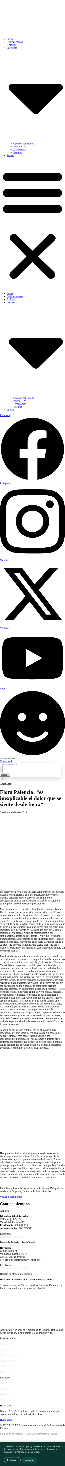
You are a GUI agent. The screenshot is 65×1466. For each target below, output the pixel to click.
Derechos (5, 1394)
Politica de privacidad (11, 1433)
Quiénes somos (15, 41)
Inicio (10, 39)
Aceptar (29, 1460)
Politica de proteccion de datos (41, 1433)
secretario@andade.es (11, 1236)
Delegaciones (7, 1366)
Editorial (4, 1344)
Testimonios (19, 149)
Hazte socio (6, 1372)
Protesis (4, 1383)
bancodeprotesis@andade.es (15, 1268)
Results (5, 775)
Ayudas (4, 1388)
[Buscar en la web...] (1, 778)
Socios (10, 155)
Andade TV (19, 146)
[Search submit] (1, 768)
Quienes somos (8, 1360)
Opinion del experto (10, 1355)
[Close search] (1, 771)
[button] (32, 224)
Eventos (17, 152)
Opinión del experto (23, 143)
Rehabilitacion (7, 1400)
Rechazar (12, 1460)
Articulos (11, 44)
